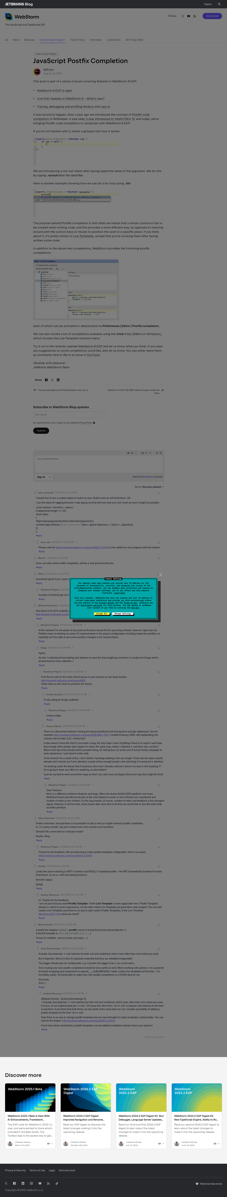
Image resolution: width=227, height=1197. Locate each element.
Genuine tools (67, 1170)
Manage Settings (123, 613)
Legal (52, 1170)
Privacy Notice (106, 603)
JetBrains (32, 1190)
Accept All (101, 613)
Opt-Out (135, 608)
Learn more (119, 593)
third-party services (91, 605)
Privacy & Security (15, 1170)
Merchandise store (210, 1185)
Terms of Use (130, 603)
